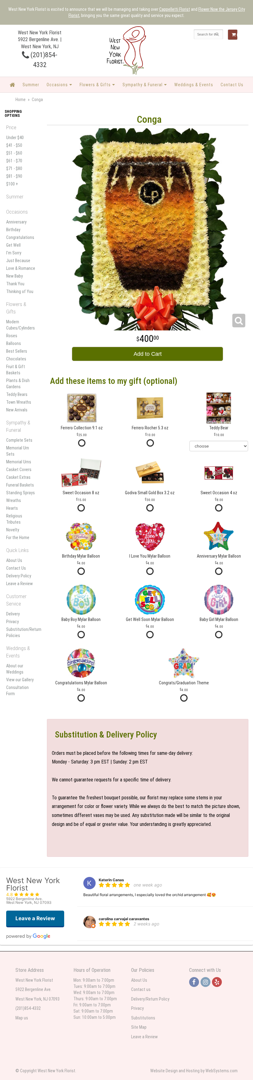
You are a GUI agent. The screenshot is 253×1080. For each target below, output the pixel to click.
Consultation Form (17, 690)
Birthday (13, 229)
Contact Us (232, 84)
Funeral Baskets (20, 485)
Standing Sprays (20, 492)
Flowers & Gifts (95, 84)
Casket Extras (18, 477)
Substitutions (143, 1017)
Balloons (13, 343)
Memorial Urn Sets (17, 451)
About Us (14, 560)
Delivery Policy (18, 575)
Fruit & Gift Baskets (15, 369)
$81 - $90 (14, 176)
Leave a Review (19, 583)
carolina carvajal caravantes (124, 918)
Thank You (15, 283)
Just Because (18, 260)
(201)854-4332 (28, 1008)
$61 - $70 (14, 160)
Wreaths (13, 500)
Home (20, 99)
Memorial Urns (18, 461)
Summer (31, 84)
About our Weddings (14, 668)
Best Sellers (16, 351)
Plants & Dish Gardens (18, 383)
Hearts (12, 508)
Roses (11, 335)
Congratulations (20, 237)
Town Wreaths (18, 402)
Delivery (13, 613)
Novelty (12, 529)
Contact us (141, 989)
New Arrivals (16, 409)
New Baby (14, 276)
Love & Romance (20, 268)
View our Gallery (20, 679)
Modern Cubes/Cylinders (20, 324)
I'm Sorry (13, 252)
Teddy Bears (16, 394)
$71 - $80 (14, 168)
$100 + (12, 183)
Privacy (12, 621)
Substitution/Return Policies (21, 632)
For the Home (17, 537)
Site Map (139, 1027)
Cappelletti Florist (174, 9)
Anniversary (16, 221)
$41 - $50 (14, 145)
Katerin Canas (111, 880)
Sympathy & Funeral (142, 84)
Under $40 (15, 137)
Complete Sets (19, 440)
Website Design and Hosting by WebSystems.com (194, 1070)
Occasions (57, 84)
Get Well (13, 245)
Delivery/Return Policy (150, 999)
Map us (21, 1017)
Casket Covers (18, 469)
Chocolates (16, 358)
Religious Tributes (14, 519)
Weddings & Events (193, 84)
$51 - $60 (14, 153)
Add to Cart (148, 354)
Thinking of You (19, 291)
